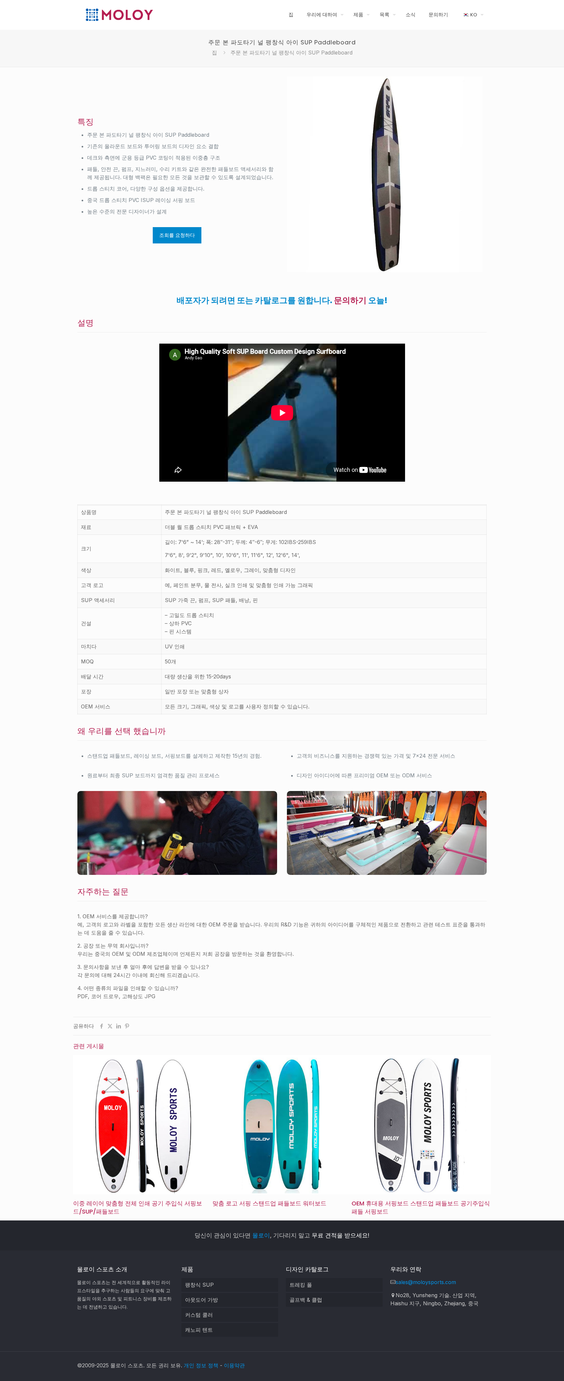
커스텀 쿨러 (199, 1314)
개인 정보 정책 (201, 1365)
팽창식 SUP (199, 1284)
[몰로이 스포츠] (119, 14)
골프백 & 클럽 (306, 1299)
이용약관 (234, 1365)
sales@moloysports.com (426, 1282)
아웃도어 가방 (201, 1299)
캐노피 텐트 (199, 1330)
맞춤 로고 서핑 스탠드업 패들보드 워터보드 (269, 1203)
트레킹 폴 (301, 1284)
